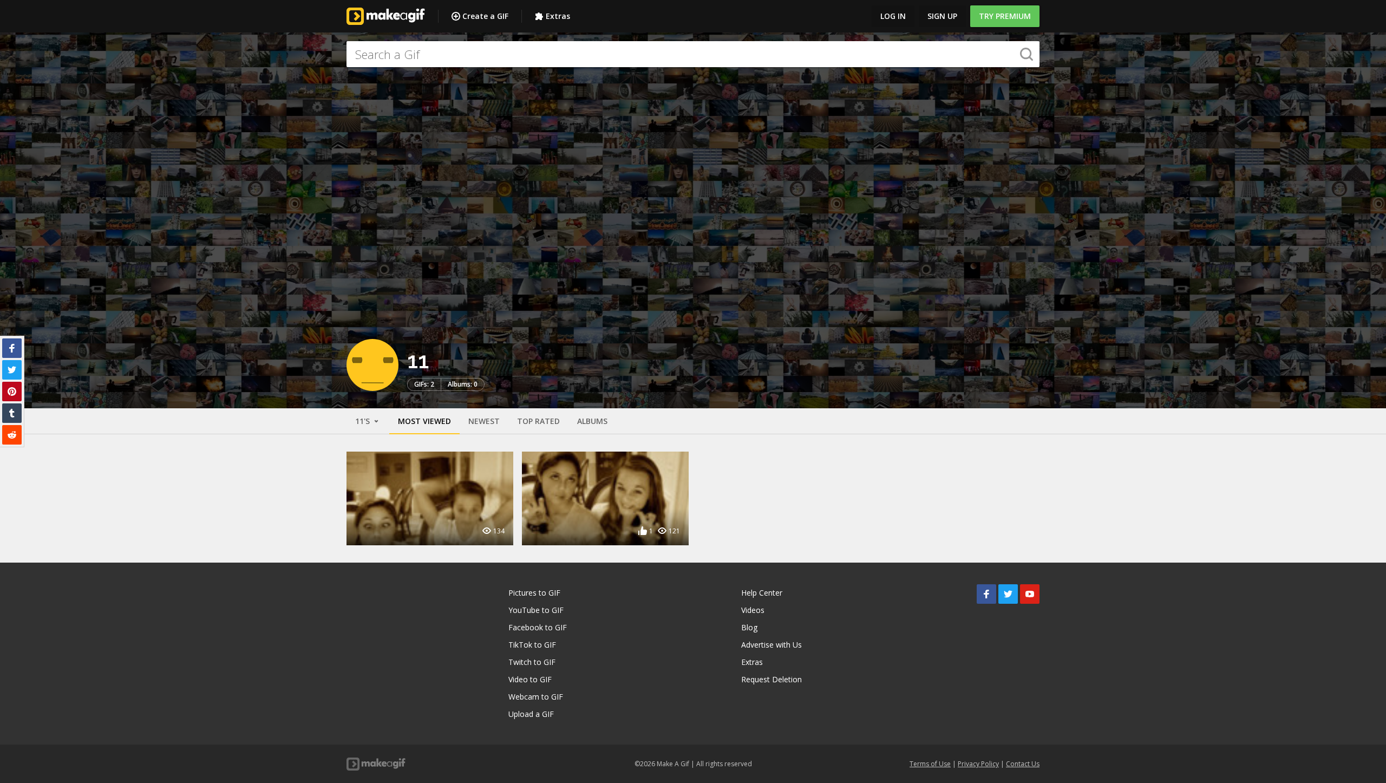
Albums (592, 421)
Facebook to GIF (537, 627)
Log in (893, 16)
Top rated (538, 421)
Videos (752, 610)
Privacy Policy (978, 763)
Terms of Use (930, 763)
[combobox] (693, 54)
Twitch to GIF (531, 662)
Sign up (942, 16)
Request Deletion (771, 679)
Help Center (761, 593)
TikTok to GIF (532, 645)
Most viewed (424, 421)
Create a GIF (485, 16)
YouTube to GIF (536, 610)
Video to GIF (530, 679)
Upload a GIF (531, 714)
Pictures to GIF (534, 593)
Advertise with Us (771, 645)
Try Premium (1005, 16)
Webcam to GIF (535, 696)
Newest (484, 421)
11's (363, 421)
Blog (749, 627)
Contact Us (1023, 763)
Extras (558, 16)
